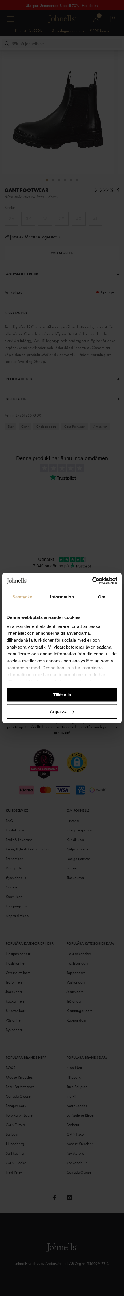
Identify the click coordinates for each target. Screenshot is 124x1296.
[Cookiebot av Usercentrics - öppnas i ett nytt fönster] (92, 581)
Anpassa (58, 711)
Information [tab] (62, 596)
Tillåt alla (62, 694)
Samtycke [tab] (22, 596)
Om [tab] (101, 596)
